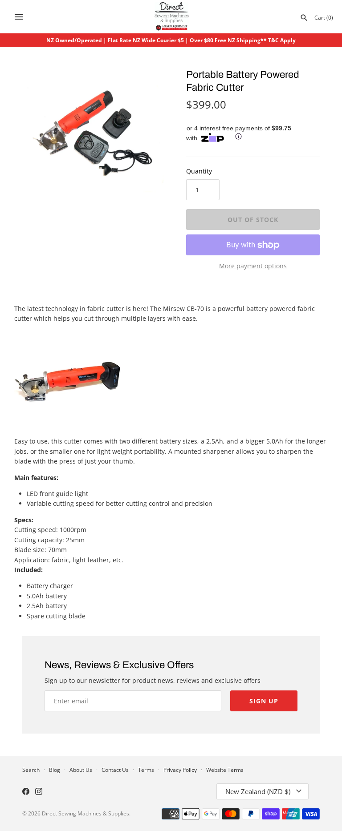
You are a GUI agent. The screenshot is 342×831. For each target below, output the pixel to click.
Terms (146, 769)
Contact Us (115, 769)
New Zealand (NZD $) (257, 791)
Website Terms (225, 769)
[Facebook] (25, 792)
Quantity (199, 171)
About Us (80, 769)
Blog (54, 769)
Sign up (263, 701)
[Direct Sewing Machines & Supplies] (171, 16)
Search (31, 769)
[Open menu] (18, 17)
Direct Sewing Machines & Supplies (85, 813)
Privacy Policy (180, 769)
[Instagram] (38, 792)
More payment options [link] (253, 266)
